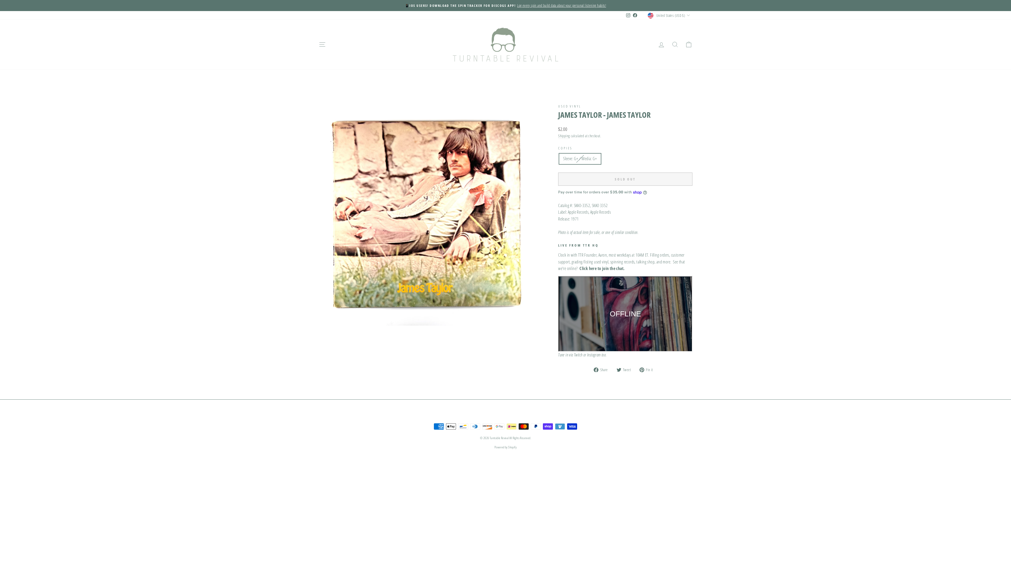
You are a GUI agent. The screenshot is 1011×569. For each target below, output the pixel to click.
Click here (588, 268)
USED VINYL (569, 106)
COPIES (565, 148)
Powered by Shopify (505, 447)
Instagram (594, 355)
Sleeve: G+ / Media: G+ (580, 158)
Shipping (564, 135)
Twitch (578, 355)
